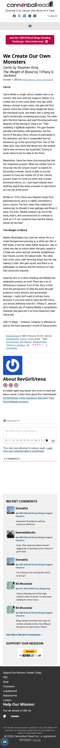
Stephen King (40, 342)
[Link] (35, 440)
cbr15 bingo (12, 342)
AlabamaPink (10, 695)
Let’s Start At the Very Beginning (34, 588)
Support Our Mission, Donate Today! (22, 672)
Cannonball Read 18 (30, 3)
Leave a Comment (44, 79)
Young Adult (34, 339)
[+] (43, 440)
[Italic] (10, 440)
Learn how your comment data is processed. (28, 450)
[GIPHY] (46, 440)
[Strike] (17, 440)
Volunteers (9, 686)
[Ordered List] (21, 440)
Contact (7, 700)
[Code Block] (32, 440)
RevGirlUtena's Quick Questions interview (25, 398)
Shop (6, 681)
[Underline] (13, 440)
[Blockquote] (28, 440)
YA (28, 345)
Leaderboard (10, 691)
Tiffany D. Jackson (15, 345)
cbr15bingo (26, 342)
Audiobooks (12, 339)
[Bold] (6, 440)
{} (39, 440)
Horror (23, 339)
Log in (53, 15)
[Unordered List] (24, 440)
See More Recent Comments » (24, 634)
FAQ (5, 677)
